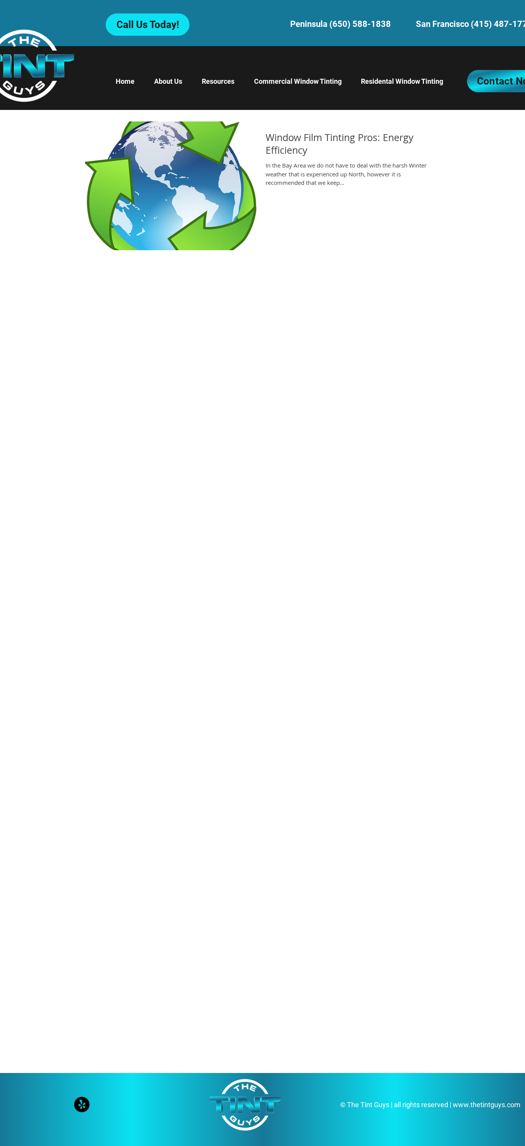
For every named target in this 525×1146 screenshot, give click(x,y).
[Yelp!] (82, 1104)
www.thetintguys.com (486, 1105)
